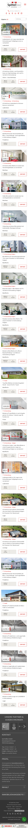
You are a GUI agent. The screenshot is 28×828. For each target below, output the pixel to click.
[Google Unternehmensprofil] (12, 13)
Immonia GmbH (17, 804)
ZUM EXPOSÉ (22, 49)
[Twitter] (9, 13)
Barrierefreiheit (11, 808)
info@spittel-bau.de (11, 751)
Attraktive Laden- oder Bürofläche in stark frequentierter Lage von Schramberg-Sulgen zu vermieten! (13, 447)
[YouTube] (15, 13)
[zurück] (3, 726)
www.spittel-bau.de (10, 753)
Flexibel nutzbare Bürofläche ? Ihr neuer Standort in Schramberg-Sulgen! (12, 320)
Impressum (8, 806)
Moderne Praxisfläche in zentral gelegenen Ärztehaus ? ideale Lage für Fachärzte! (13, 415)
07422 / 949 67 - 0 (10, 747)
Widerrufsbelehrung (9, 810)
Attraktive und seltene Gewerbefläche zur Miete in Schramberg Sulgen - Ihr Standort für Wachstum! (13, 543)
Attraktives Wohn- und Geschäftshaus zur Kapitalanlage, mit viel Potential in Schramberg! (13, 73)
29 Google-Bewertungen (21, 826)
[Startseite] (14, 4)
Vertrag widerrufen (19, 810)
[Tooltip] (26, 823)
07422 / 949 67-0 (15, 11)
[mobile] (25, 4)
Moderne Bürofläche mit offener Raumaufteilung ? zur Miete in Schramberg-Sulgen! (12, 352)
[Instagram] (21, 13)
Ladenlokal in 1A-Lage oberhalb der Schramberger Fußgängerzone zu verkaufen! (13, 41)
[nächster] (24, 726)
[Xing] (18, 13)
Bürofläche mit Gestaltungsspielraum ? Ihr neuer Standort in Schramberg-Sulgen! (13, 258)
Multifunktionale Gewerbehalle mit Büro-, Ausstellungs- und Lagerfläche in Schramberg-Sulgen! (13, 135)
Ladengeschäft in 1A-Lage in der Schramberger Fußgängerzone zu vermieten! (12, 479)
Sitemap (18, 808)
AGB (13, 806)
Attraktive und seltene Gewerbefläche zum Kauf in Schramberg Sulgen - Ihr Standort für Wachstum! (13, 511)
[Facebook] (6, 13)
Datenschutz (18, 806)
